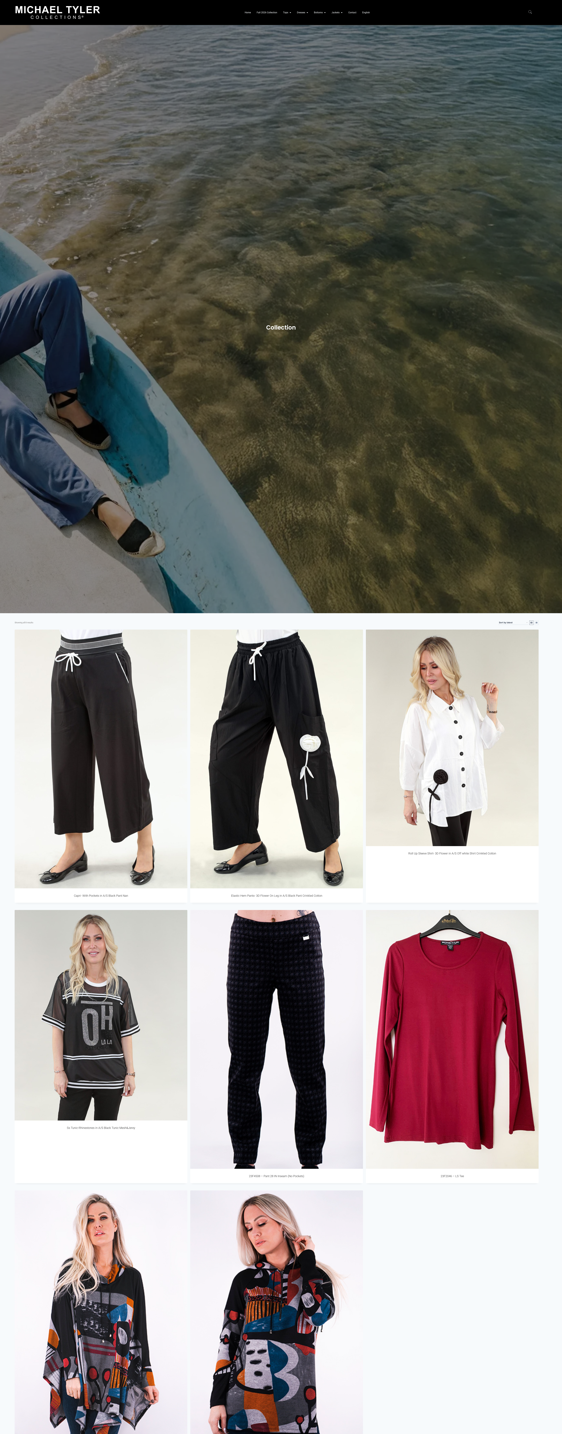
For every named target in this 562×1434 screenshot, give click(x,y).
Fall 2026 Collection (267, 12)
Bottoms (318, 12)
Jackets (335, 12)
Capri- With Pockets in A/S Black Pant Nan (101, 895)
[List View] (536, 623)
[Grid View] (531, 623)
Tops (285, 12)
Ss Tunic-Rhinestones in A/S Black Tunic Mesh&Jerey (101, 1128)
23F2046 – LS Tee (452, 1176)
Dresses (301, 12)
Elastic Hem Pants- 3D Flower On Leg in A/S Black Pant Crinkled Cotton (276, 895)
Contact (352, 12)
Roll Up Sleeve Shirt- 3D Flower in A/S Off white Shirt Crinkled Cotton (452, 853)
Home (248, 12)
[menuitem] (366, 12)
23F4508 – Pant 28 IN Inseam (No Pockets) (276, 1176)
